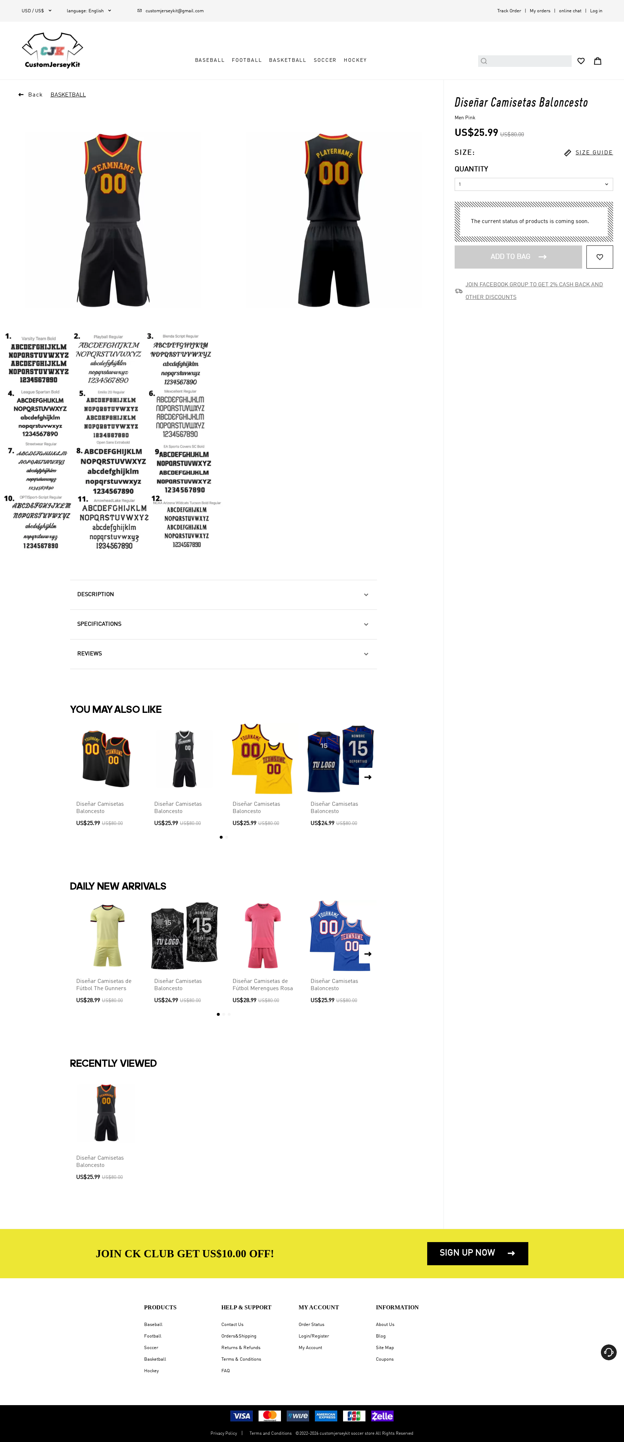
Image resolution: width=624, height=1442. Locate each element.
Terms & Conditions (241, 1359)
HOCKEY (355, 60)
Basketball (155, 1359)
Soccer (151, 1347)
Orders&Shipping (238, 1336)
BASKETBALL (288, 60)
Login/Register (314, 1336)
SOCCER (325, 60)
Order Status (311, 1324)
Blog (381, 1336)
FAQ (225, 1371)
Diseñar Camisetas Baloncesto (100, 807)
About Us (385, 1324)
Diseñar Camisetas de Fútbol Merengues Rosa (263, 985)
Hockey (151, 1371)
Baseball (153, 1324)
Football (152, 1336)
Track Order (509, 11)
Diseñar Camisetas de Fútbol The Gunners (103, 985)
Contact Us (232, 1324)
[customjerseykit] (52, 51)
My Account (310, 1347)
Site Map (385, 1347)
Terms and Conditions (271, 1434)
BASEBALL (210, 60)
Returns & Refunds (240, 1347)
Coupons (385, 1359)
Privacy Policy (224, 1434)
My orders (540, 11)
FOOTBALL (247, 60)
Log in (596, 11)
